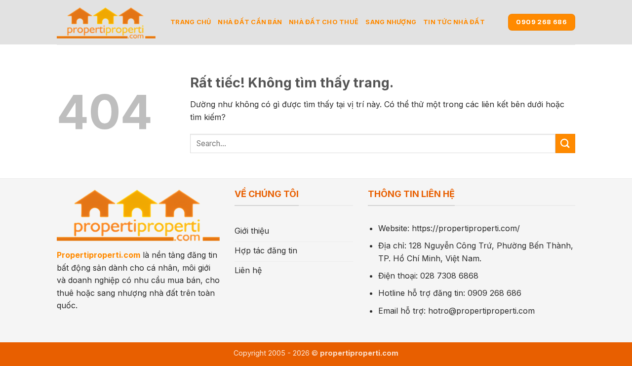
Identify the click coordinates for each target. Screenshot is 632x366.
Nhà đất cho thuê (323, 22)
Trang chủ (190, 22)
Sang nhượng (390, 22)
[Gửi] (565, 143)
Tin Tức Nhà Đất (454, 22)
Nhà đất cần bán (250, 22)
